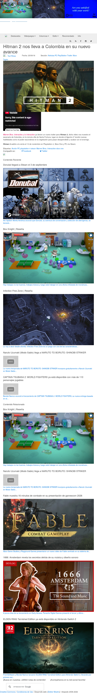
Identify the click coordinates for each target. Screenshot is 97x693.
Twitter (44, 151)
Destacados (15, 36)
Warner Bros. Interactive (46, 148)
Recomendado (68, 36)
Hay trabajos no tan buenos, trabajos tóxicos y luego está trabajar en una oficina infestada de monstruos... (45, 284)
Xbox (75, 55)
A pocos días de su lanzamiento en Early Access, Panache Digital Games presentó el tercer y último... (44, 613)
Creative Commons (7, 691)
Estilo (55, 36)
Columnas (43, 36)
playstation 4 (25, 148)
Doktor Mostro (53, 691)
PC (56, 55)
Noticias (51, 55)
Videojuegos (29, 36)
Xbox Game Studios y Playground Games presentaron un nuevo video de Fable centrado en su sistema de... (46, 551)
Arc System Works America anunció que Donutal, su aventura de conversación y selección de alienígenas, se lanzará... (47, 221)
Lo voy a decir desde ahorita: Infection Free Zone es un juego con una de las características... (40, 346)
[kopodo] (6, 35)
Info (79, 36)
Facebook (27, 151)
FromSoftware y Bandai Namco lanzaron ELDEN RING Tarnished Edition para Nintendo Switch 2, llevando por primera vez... (47, 675)
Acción (14, 148)
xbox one (60, 148)
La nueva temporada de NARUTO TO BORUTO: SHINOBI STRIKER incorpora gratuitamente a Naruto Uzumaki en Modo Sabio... (47, 369)
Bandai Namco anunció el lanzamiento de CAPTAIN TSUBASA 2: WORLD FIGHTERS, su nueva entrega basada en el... (48, 397)
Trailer (69, 55)
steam (33, 148)
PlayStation (62, 55)
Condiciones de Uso (25, 691)
